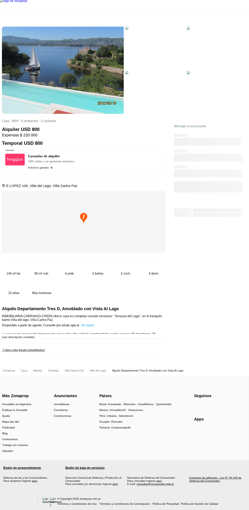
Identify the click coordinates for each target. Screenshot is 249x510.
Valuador (7, 450)
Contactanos (10, 439)
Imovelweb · (116, 404)
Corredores (61, 410)
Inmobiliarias (61, 404)
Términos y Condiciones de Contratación (124, 503)
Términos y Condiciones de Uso (76, 503)
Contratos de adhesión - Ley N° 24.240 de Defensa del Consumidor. (215, 479)
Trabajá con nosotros (15, 445)
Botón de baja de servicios (85, 468)
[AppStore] (206, 430)
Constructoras (62, 415)
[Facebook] (197, 405)
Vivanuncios (135, 410)
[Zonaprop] (14, 389)
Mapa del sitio (10, 421)
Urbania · (113, 415)
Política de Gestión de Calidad (199, 503)
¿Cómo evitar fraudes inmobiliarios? (23, 350)
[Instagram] (204, 405)
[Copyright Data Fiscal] (53, 502)
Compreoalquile (121, 427)
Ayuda (6, 415)
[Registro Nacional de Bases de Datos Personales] (46, 502)
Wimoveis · (131, 404)
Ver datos (87, 325)
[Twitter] (216, 405)
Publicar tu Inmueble (14, 410)
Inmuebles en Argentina (16, 404)
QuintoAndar (164, 404)
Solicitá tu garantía (38, 167)
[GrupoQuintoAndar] (18, 502)
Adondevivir (126, 415)
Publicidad (8, 427)
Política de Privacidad (166, 503)
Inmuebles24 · (119, 410)
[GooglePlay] (233, 430)
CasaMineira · (147, 404)
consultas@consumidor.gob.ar (155, 483)
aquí (34, 480)
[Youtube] (210, 405)
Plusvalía (116, 421)
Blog (5, 433)
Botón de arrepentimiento (22, 468)
